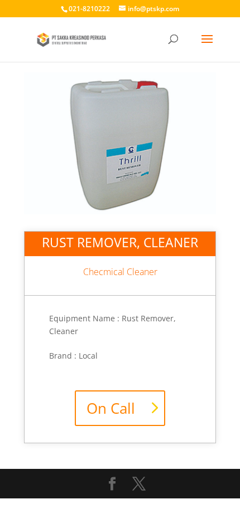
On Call (111, 408)
